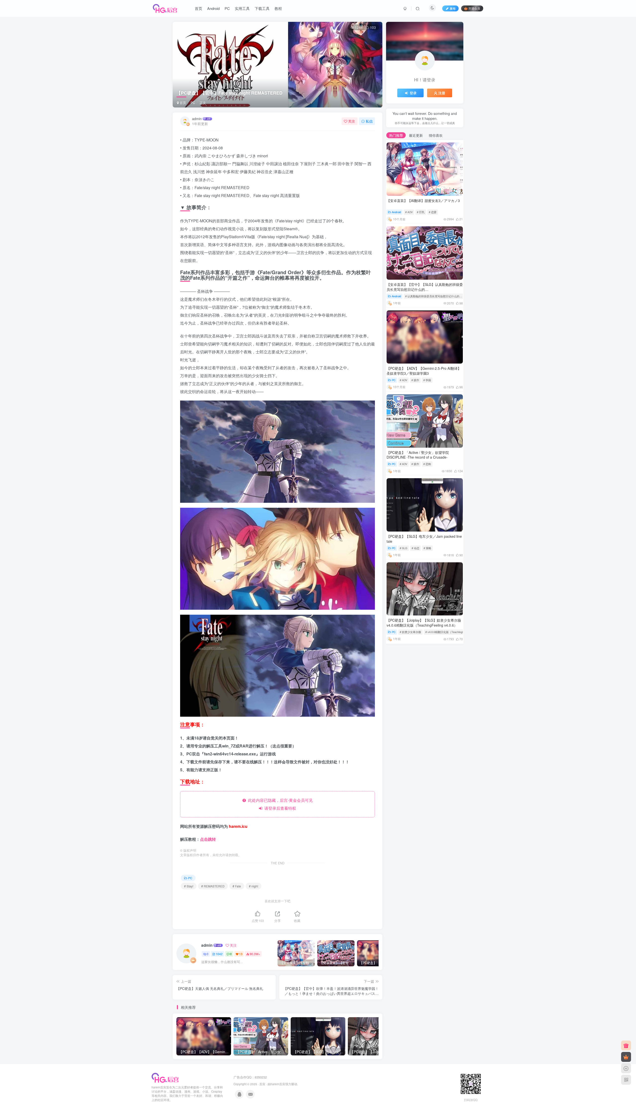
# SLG (403, 548)
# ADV (409, 212)
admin (197, 118)
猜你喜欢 (436, 135)
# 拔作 (415, 380)
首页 (198, 8)
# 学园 (427, 380)
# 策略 (427, 548)
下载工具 (262, 8)
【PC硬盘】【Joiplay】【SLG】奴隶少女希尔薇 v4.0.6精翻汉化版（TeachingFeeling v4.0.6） (424, 623)
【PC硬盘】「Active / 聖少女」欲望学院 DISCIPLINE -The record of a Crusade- (418, 455)
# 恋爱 (433, 212)
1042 (219, 954)
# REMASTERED (213, 886)
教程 (278, 8)
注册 (441, 92)
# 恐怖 (427, 464)
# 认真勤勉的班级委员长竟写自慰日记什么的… (433, 296)
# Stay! (188, 886)
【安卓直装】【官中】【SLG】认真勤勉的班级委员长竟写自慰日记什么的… (425, 287)
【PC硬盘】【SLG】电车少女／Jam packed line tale (424, 539)
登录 (413, 92)
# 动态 (415, 548)
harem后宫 (278, 1084)
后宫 (262, 1084)
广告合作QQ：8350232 (250, 1077)
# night (253, 886)
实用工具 (242, 8)
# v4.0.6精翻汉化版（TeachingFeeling (448, 632)
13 (240, 954)
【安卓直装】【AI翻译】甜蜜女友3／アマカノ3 (423, 200)
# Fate (237, 886)
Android (213, 8)
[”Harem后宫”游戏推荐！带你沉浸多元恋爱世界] (165, 1077)
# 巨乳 (421, 212)
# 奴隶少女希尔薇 (410, 632)
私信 (369, 121)
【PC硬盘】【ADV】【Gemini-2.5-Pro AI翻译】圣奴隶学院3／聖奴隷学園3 (424, 371)
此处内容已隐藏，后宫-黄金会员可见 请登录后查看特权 (279, 804)
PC (227, 8)
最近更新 (416, 135)
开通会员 (474, 8)
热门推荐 (396, 135)
